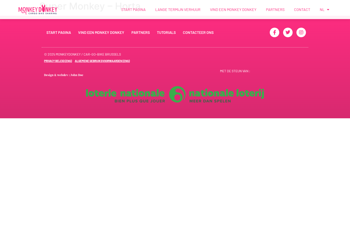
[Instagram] (301, 32)
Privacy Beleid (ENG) (58, 60)
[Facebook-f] (274, 32)
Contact (302, 9)
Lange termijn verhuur (177, 9)
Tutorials (166, 32)
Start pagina (133, 9)
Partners (275, 9)
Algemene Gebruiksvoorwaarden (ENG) (102, 60)
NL (322, 9)
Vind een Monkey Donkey (233, 9)
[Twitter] (288, 32)
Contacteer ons (198, 32)
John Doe (76, 75)
